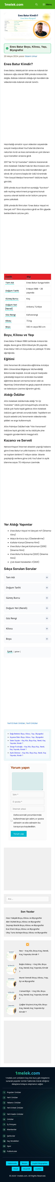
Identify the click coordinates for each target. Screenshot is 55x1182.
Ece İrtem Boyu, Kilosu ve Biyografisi (22, 929)
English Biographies (39, 1163)
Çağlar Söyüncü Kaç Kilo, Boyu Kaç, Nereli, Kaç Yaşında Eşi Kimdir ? (33, 1008)
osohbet (38, 1169)
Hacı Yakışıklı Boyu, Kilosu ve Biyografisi (24, 918)
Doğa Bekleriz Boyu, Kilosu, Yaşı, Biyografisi (26, 734)
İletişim (24, 1163)
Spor (9, 1146)
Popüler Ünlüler (14, 1092)
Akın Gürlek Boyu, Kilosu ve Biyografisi (23, 921)
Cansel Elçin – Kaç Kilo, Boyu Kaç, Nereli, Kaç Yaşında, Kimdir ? (33, 995)
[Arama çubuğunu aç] (36, 4)
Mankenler (11, 1129)
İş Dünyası (11, 1124)
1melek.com (13, 4)
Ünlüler (10, 1119)
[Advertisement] (27, 113)
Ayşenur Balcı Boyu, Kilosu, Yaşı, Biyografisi (26, 737)
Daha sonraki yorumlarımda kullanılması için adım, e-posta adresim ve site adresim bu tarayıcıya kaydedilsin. (28, 820)
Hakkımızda (12, 1163)
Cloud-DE (26, 1169)
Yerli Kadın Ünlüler (15, 1114)
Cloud (15, 1169)
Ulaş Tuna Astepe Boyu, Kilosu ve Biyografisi (26, 932)
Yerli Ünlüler (32, 723)
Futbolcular (12, 1151)
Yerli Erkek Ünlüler (16, 723)
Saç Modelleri (13, 1141)
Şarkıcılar (11, 1136)
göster (17, 652)
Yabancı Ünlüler (14, 1102)
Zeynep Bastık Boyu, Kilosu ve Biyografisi (25, 925)
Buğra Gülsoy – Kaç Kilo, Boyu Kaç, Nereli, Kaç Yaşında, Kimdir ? (33, 968)
